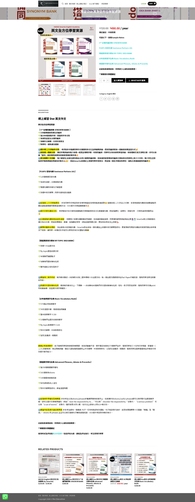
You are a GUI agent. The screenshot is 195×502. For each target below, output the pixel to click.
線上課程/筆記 (81, 3)
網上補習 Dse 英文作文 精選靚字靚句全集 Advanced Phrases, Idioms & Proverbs (97, 482)
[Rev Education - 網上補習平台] (48, 4)
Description (43, 112)
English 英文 (102, 16)
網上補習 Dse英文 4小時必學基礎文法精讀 (120, 480)
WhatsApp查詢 (138, 80)
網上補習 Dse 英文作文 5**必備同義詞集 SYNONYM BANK (72, 480)
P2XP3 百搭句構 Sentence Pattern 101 (115, 48)
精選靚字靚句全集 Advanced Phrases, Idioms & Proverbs (123, 63)
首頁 (66, 3)
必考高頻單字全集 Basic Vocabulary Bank (117, 58)
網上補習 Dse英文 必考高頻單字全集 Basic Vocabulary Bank (145, 481)
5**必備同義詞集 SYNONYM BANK (113, 42)
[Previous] (42, 53)
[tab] (43, 112)
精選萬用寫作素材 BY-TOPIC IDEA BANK (115, 53)
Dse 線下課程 (94, 3)
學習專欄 (104, 3)
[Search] (63, 3)
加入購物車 (118, 80)
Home (89, 16)
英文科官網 (57, 433)
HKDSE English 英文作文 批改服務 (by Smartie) (48, 480)
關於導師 (72, 3)
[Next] (92, 53)
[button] (138, 81)
